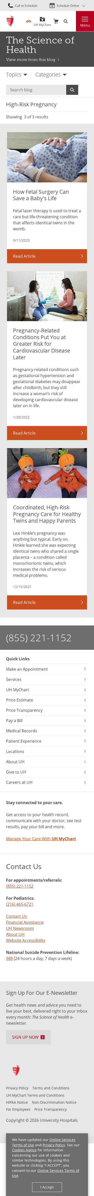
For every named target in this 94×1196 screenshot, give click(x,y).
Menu (85, 25)
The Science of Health (40, 44)
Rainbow (29, 21)
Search (72, 90)
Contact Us (16, 916)
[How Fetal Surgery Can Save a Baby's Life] (47, 157)
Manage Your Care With (41, 838)
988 (9, 958)
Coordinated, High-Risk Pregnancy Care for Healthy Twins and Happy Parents (47, 514)
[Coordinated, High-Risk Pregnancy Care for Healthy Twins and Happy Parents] (47, 473)
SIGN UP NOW (25, 1037)
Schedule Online (68, 6)
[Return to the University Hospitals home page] (10, 21)
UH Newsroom (20, 928)
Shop (56, 21)
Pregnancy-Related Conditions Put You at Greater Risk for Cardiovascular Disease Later (41, 344)
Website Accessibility (25, 940)
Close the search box (73, 21)
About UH (15, 934)
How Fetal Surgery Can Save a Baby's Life (41, 195)
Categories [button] (48, 74)
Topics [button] (13, 74)
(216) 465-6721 (19, 904)
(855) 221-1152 (39, 637)
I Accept (47, 1187)
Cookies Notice (24, 1150)
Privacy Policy (54, 1145)
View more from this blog (30, 59)
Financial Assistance (25, 922)
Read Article (24, 256)
